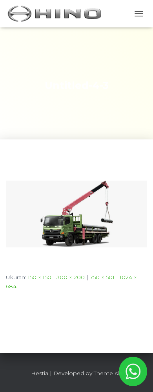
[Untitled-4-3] (76, 213)
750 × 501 (102, 277)
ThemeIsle (108, 373)
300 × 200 (70, 277)
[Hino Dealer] (57, 13)
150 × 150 (39, 277)
